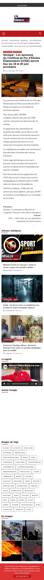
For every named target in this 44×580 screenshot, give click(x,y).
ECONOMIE (28, 476)
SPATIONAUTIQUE (27, 505)
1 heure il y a (18, 310)
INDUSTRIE (36, 481)
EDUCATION (17, 52)
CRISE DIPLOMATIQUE (9, 471)
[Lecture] (4, 384)
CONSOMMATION (8, 467)
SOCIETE (30, 500)
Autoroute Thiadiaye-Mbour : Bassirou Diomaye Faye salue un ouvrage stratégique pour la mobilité (22, 347)
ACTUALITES (8, 52)
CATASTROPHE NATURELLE (11, 457)
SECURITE (21, 500)
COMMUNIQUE (7, 462)
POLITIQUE (25, 495)
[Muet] (36, 384)
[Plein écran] (40, 384)
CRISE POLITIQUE (25, 471)
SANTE (16, 299)
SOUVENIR (15, 505)
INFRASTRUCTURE (8, 486)
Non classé (7, 495)
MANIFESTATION (16, 490)
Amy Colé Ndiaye (10, 71)
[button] (3, 33)
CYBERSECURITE (8, 476)
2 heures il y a (18, 353)
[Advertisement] (22, 416)
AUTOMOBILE (7, 452)
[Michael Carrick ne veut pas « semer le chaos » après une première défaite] (22, 248)
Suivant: (25, 218)
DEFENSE (18, 476)
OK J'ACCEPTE (22, 576)
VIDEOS (29, 509)
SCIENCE (12, 500)
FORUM (27, 481)
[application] (22, 374)
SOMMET (6, 505)
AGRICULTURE (28, 448)
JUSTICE (5, 490)
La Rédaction (8, 310)
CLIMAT (33, 457)
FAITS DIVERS (18, 481)
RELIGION (35, 495)
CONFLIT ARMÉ (20, 462)
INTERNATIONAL (22, 486)
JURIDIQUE (34, 486)
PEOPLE (16, 495)
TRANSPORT (17, 339)
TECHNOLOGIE (7, 509)
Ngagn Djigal (8, 270)
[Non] (41, 572)
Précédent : (22, 210)
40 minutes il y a (18, 270)
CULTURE (36, 471)
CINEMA (25, 457)
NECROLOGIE (29, 490)
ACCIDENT (6, 448)
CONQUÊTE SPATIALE (34, 462)
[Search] (40, 33)
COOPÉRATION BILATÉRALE (25, 467)
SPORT (16, 259)
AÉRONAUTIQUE (20, 452)
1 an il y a (20, 71)
